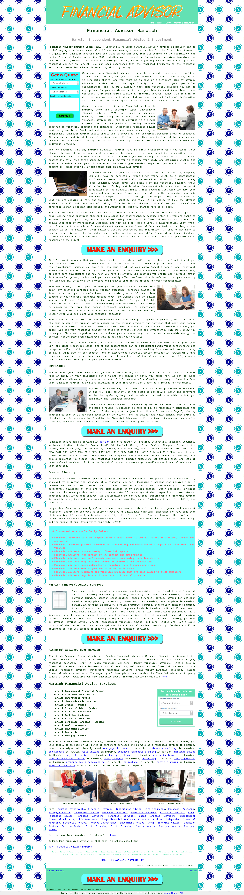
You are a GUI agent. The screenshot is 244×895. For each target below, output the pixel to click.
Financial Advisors (181, 809)
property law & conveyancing (85, 762)
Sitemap (50, 871)
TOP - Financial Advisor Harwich (70, 847)
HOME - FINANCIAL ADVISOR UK (122, 860)
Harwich (104, 442)
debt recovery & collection (67, 758)
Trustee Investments (71, 809)
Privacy (193, 871)
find (59, 656)
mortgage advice (184, 752)
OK (181, 893)
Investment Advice (86, 812)
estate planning (167, 762)
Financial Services (121, 816)
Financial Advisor (172, 812)
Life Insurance (155, 809)
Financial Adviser (100, 809)
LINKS (159, 23)
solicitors (131, 762)
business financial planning (137, 752)
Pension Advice (72, 826)
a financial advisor (165, 745)
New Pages (60, 871)
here (164, 677)
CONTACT (177, 23)
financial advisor (61, 64)
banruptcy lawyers (121, 755)
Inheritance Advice (128, 809)
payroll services (77, 755)
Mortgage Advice (60, 812)
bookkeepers (56, 752)
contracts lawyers (165, 755)
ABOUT (168, 23)
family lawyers (113, 758)
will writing (90, 752)
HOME (152, 23)
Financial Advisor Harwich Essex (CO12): (76, 47)
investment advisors (62, 765)
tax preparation (184, 758)
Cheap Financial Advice (163, 823)
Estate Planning (96, 826)
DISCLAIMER (189, 23)
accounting (149, 758)
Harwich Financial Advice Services (82, 684)
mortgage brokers (115, 748)
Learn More (170, 893)
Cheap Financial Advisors (157, 816)
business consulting (162, 748)
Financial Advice (74, 823)
